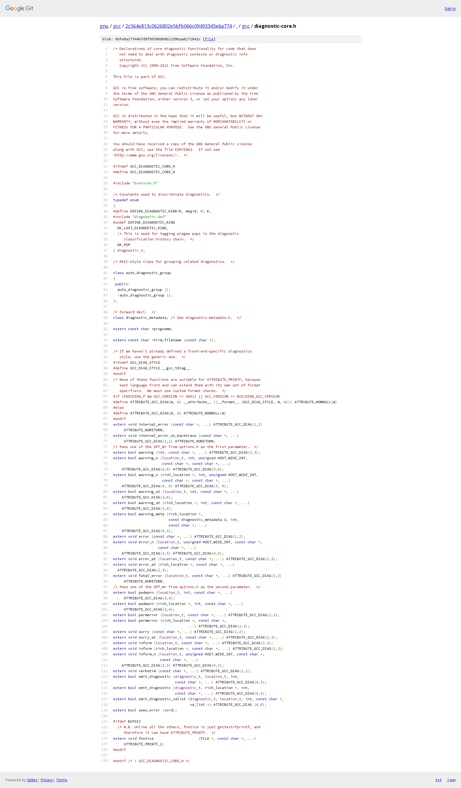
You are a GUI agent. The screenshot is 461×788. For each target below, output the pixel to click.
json (451, 779)
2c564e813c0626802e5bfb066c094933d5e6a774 (178, 26)
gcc (117, 26)
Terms (61, 779)
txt (438, 779)
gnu (104, 26)
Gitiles (32, 779)
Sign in (450, 8)
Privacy (47, 779)
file (209, 39)
